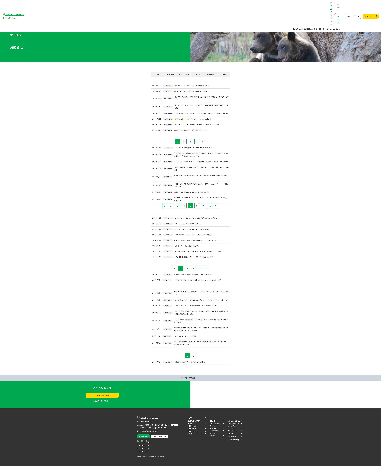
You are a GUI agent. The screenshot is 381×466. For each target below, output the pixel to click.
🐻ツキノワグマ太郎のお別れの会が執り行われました (190, 130)
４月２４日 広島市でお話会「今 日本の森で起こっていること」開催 (195, 240)
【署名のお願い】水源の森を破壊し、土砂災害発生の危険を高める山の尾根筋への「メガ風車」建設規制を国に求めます (201, 312)
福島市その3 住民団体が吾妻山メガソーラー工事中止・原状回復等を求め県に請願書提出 (201, 177)
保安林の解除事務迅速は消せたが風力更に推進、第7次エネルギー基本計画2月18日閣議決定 (201, 168)
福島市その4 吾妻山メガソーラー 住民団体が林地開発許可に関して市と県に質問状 (201, 162)
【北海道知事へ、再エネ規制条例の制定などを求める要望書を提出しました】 (198, 306)
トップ (190, 418)
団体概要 (190, 434)
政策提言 (212, 435)
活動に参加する (232, 430)
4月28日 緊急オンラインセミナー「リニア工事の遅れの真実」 (194, 235)
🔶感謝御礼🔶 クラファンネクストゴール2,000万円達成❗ (192, 119)
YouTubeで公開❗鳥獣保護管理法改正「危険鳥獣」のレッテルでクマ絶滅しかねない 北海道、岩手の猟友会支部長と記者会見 (201, 154)
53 (203, 141)
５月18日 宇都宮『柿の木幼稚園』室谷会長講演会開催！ (191, 229)
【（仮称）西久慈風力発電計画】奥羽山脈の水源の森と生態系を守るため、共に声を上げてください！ (201, 320)
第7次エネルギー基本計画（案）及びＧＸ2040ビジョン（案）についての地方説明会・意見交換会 (201, 199)
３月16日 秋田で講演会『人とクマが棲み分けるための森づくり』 (194, 257)
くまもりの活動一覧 (215, 423)
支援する (368, 16)
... (197, 141)
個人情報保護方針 (233, 440)
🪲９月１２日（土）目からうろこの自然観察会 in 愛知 (191, 86)
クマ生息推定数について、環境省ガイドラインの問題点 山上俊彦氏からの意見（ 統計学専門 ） (201, 293)
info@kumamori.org (149, 431)
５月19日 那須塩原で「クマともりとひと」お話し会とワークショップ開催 (198, 251)
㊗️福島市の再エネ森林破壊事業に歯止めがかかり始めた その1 (194, 192)
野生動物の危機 (192, 426)
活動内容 (322, 29)
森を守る (212, 426)
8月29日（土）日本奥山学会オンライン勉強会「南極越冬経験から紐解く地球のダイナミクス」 (201, 106)
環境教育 (212, 433)
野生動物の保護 (214, 430)
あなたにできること (333, 29)
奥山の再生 (213, 428)
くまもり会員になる (102, 395)
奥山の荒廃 (191, 423)
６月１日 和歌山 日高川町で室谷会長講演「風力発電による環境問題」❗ (197, 218)
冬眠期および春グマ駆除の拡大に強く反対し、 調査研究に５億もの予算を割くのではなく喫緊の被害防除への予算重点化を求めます (201, 329)
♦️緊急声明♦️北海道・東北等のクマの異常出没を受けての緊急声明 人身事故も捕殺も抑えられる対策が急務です (201, 343)
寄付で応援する (232, 426)
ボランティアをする (233, 428)
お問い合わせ (232, 437)
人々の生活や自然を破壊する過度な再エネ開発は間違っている (194, 148)
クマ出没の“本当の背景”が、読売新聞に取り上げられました (193, 275)
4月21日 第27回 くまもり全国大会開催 (187, 246)
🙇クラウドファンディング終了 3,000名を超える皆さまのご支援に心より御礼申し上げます (201, 98)
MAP (174, 425)
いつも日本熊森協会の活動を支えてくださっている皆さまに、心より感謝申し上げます (201, 113)
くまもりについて (193, 431)
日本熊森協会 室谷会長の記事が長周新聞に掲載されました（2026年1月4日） (198, 280)
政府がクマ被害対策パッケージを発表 (185, 336)
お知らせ (230, 434)
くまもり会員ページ (158, 436)
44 (216, 205)
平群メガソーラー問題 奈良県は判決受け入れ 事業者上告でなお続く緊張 (196, 125)
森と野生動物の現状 (310, 29)
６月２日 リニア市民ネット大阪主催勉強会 (188, 224)
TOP (11, 35)
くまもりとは (297, 29)
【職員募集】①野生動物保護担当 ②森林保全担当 (189, 362)
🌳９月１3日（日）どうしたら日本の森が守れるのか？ (191, 91)
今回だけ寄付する (100, 401)
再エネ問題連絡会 (143, 436)
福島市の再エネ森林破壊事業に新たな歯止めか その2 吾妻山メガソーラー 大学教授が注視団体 (201, 185)
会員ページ (351, 16)
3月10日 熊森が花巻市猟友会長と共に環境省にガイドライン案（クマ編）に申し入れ (200, 300)
